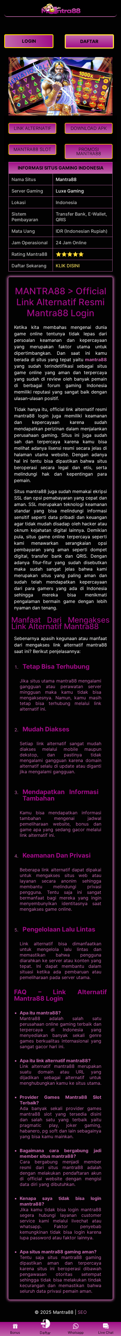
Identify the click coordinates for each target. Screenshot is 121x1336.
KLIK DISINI (68, 265)
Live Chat (105, 1332)
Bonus (15, 1332)
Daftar (45, 1332)
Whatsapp (76, 1332)
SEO (82, 1312)
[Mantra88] (60, 13)
